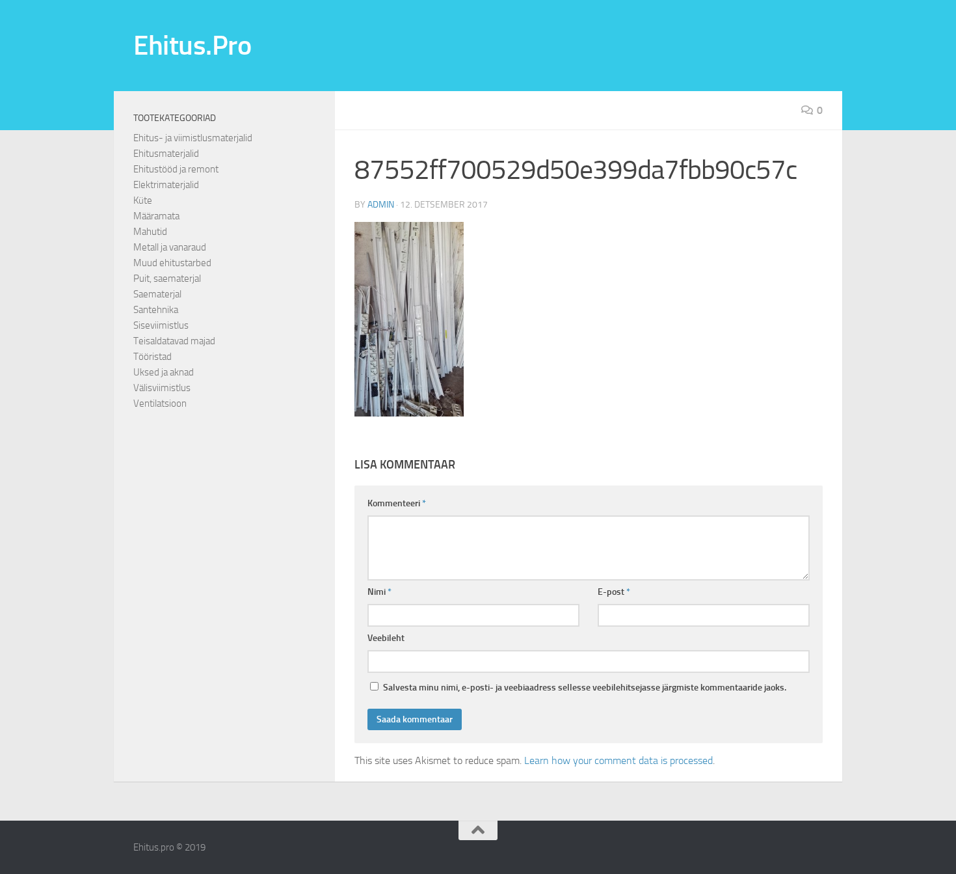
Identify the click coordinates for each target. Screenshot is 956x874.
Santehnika (155, 310)
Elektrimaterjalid (166, 185)
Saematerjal (157, 294)
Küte (142, 200)
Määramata (156, 216)
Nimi (379, 591)
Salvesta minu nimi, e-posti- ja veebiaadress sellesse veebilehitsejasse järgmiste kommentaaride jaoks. (584, 687)
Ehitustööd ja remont (176, 169)
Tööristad (152, 356)
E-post (614, 591)
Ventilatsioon (160, 403)
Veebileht (386, 638)
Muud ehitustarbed (172, 263)
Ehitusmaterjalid (166, 153)
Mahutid (150, 232)
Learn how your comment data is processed (618, 760)
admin (380, 204)
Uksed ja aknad (163, 372)
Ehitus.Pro (192, 45)
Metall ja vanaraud (169, 247)
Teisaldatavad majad (174, 341)
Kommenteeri (396, 503)
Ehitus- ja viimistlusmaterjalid (192, 138)
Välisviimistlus (162, 388)
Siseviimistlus (161, 325)
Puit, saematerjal (167, 278)
